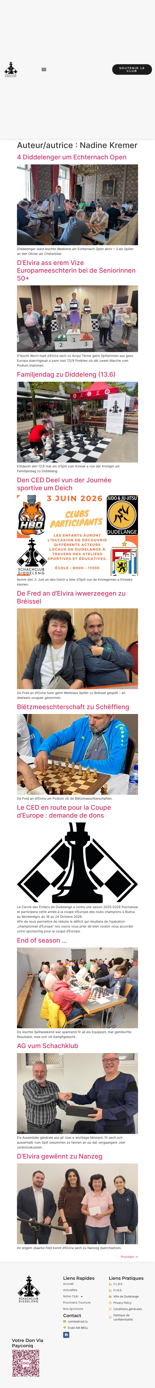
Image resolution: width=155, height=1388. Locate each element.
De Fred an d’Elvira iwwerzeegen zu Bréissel (71, 597)
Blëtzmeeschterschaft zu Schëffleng (73, 707)
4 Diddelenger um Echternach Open (72, 157)
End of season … (42, 940)
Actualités (70, 1290)
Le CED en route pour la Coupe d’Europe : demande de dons (64, 811)
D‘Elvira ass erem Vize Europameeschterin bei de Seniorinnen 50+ (76, 270)
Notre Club (70, 1296)
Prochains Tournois (77, 1303)
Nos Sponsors (73, 1309)
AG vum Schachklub (47, 1046)
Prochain (129, 1257)
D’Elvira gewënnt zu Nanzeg (60, 1156)
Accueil (68, 1284)
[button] (44, 69)
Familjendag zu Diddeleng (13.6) (66, 374)
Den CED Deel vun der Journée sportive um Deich (64, 484)
